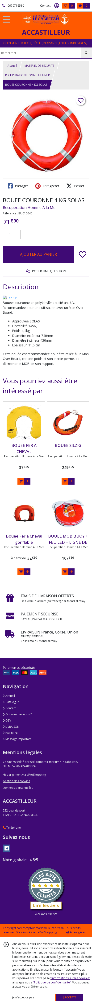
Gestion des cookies (16, 781)
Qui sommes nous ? (18, 714)
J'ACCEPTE (69, 997)
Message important (18, 739)
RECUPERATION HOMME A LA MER (27, 75)
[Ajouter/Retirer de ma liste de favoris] (82, 254)
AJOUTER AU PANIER (38, 254)
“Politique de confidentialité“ (52, 982)
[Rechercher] (86, 52)
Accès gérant (78, 932)
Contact (45, 6)
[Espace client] (56, 5)
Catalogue (12, 702)
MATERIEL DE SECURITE (39, 66)
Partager (21, 186)
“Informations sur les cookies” (70, 978)
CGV (8, 720)
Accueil (12, 66)
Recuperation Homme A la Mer (30, 207)
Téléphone (13, 828)
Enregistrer (50, 186)
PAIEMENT (12, 733)
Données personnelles (18, 788)
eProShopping (47, 932)
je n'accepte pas (23, 997)
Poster (78, 186)
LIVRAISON (12, 727)
